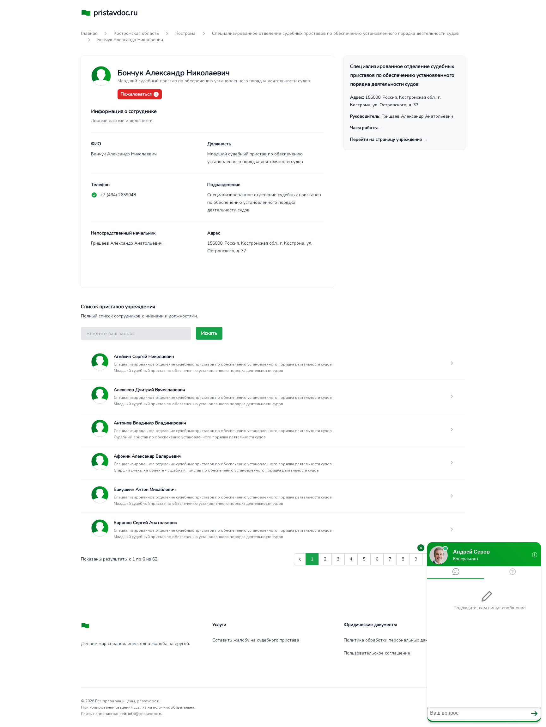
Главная (89, 33)
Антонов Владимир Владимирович (150, 423)
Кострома (185, 33)
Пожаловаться (136, 94)
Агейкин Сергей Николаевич (144, 357)
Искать (209, 333)
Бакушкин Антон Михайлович (145, 489)
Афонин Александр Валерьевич (147, 456)
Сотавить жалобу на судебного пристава (255, 640)
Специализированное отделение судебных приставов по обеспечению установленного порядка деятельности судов (335, 33)
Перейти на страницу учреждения (389, 139)
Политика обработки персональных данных (390, 640)
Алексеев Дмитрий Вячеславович (149, 390)
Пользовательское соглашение (377, 653)
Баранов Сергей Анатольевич (145, 523)
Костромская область (136, 33)
